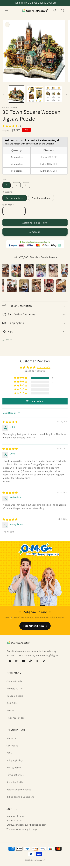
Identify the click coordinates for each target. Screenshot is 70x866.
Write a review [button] (34, 401)
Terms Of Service (15, 774)
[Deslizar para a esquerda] (3, 94)
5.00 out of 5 (43, 367)
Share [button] (9, 339)
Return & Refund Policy (19, 789)
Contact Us (12, 745)
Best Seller (12, 703)
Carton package (14, 198)
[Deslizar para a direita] (66, 94)
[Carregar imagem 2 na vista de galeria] (35, 94)
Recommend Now (33, 625)
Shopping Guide (15, 782)
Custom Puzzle (14, 681)
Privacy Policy (14, 767)
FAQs (9, 753)
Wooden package (41, 198)
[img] (10, 422)
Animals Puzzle (14, 688)
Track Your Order (15, 717)
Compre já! (35, 231)
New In (10, 710)
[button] (6, 10)
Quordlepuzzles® (38, 860)
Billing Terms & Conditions (20, 796)
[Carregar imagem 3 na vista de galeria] (53, 94)
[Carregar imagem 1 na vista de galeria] (16, 94)
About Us (11, 738)
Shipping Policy (15, 760)
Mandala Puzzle (15, 695)
